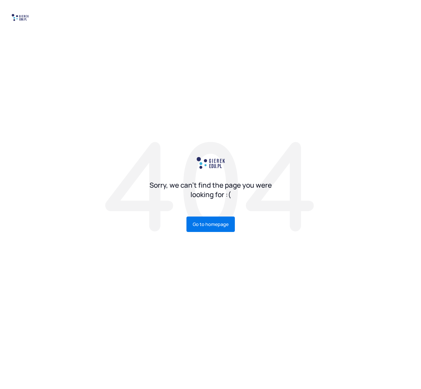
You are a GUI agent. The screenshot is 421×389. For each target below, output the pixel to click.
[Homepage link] (20, 17)
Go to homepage (211, 224)
